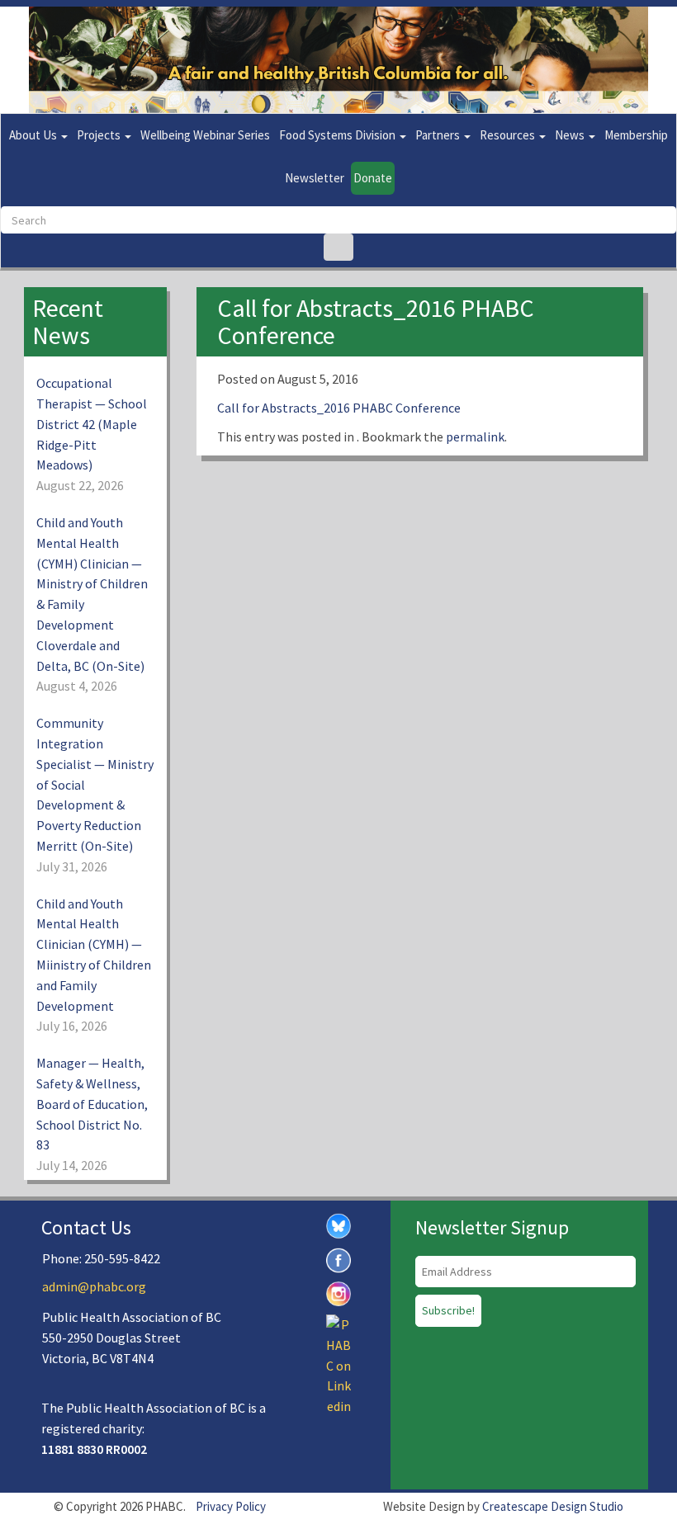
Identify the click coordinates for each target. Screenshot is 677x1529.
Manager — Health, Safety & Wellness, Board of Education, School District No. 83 (92, 1104)
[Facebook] (338, 1258)
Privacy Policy (231, 1506)
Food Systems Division (338, 135)
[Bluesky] (338, 1224)
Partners (438, 135)
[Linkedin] (338, 1364)
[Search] (338, 247)
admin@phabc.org (94, 1286)
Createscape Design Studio (552, 1506)
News (571, 135)
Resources (508, 135)
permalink (475, 436)
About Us (34, 135)
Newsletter (314, 178)
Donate (372, 178)
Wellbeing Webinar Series (205, 135)
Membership (636, 135)
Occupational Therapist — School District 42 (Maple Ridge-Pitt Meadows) (91, 424)
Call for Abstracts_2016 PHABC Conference (339, 407)
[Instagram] (338, 1292)
